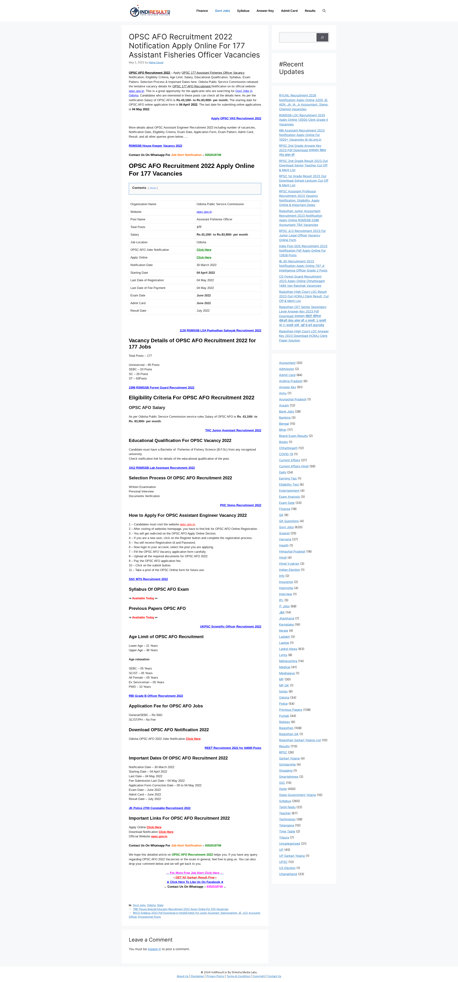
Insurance (286, 582)
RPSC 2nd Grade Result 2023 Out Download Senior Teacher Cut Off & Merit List (303, 165)
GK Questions (289, 521)
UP (281, 850)
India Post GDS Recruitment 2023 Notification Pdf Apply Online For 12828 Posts (303, 250)
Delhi (282, 472)
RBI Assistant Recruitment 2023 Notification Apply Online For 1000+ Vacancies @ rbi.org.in (302, 135)
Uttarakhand (288, 874)
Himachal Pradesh (292, 551)
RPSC (283, 752)
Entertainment (289, 490)
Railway (284, 722)
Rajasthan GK (289, 734)
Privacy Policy (215, 976)
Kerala (283, 630)
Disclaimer (198, 976)
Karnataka (286, 624)
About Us (183, 976)
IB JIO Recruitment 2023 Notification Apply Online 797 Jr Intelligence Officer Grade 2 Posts (303, 266)
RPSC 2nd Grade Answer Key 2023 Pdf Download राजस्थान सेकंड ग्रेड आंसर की (302, 150)
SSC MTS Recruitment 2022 (148, 579)
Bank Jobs (286, 411)
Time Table (287, 831)
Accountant (287, 363)
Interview (285, 594)
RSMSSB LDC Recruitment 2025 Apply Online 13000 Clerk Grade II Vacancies (303, 119)
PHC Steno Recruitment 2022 (240, 505)
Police (283, 703)
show (153, 188)
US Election (287, 868)
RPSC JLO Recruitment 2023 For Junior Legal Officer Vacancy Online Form (302, 235)
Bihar (282, 430)
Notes (283, 691)
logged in (154, 949)
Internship (286, 588)
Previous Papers (290, 710)
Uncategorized (289, 843)
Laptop (284, 643)
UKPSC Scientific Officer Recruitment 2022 (230, 626)
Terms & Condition (238, 976)
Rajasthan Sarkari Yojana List (300, 740)
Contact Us (274, 976)
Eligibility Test (289, 484)
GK (281, 515)
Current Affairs (289, 460)
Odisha (151, 905)
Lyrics (283, 655)
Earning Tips (288, 478)
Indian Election (289, 570)
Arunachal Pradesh (292, 399)
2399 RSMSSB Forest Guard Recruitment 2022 (161, 387)
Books (283, 442)
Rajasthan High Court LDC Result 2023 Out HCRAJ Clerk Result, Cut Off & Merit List (304, 296)
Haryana (285, 539)
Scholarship (287, 764)
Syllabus (243, 11)
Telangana (286, 825)
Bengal (284, 423)
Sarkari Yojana (289, 758)
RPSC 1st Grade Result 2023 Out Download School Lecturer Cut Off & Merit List (303, 180)
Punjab (284, 716)
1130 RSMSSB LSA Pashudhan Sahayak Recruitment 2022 (220, 330)
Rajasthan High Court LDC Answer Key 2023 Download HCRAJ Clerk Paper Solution (304, 336)
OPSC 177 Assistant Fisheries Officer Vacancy (213, 72)
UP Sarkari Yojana (292, 856)
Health (284, 545)
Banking (285, 417)
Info (281, 576)
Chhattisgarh (288, 448)
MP (281, 679)
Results (310, 11)
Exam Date (287, 503)
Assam (284, 405)
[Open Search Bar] (324, 10)
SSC (282, 783)
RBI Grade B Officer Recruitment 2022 (156, 696)
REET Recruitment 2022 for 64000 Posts (233, 748)
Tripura (284, 837)
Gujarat (284, 533)
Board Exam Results (293, 436)
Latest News (288, 649)
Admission (286, 369)
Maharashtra (288, 661)
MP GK (284, 685)
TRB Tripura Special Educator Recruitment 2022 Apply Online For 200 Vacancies (180, 909)
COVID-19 (286, 454)
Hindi (283, 557)
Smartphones (288, 776)
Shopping (286, 770)
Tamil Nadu (287, 807)
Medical (284, 667)
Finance (202, 11)
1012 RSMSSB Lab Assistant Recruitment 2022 (162, 468)
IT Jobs (284, 606)
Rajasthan (286, 728)
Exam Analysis (289, 497)
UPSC (283, 862)
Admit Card (289, 11)
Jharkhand (286, 618)
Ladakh (284, 636)
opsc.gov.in (136, 91)
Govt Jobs (222, 11)
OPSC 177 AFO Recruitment (191, 86)
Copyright (259, 976)
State (160, 905)
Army (283, 393)
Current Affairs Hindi (294, 466)
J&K (282, 612)
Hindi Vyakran (289, 563)
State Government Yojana (297, 795)
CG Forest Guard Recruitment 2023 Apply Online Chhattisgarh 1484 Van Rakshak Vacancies (302, 281)
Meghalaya (287, 673)
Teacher (285, 813)
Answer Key (265, 11)
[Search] (322, 37)
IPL (281, 600)
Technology (287, 819)
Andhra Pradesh (291, 381)
